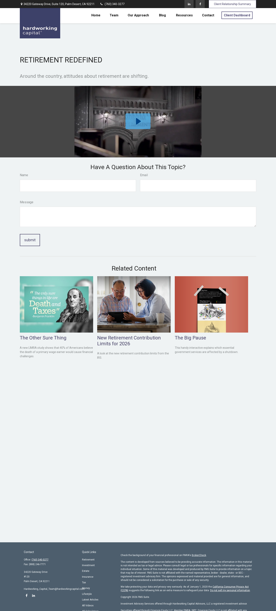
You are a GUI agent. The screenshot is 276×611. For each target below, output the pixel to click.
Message (26, 202)
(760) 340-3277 (114, 4)
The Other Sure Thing (43, 338)
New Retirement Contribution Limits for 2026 (129, 341)
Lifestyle (87, 594)
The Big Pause (190, 338)
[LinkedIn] (189, 4)
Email (144, 175)
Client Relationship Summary (232, 4)
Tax (84, 582)
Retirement (88, 559)
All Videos (88, 605)
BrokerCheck (199, 555)
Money (86, 588)
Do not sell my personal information (230, 590)
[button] (96, 15)
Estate (85, 571)
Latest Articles (90, 599)
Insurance (87, 576)
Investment (88, 565)
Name (24, 175)
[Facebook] (200, 4)
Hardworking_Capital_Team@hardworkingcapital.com (54, 589)
